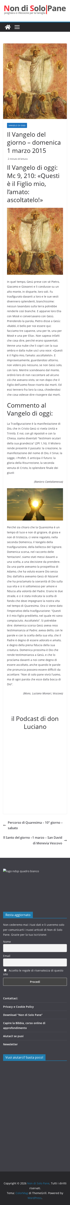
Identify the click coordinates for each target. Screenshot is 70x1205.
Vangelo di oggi (17, 125)
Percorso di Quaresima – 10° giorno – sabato (35, 825)
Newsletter (10, 1044)
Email (6, 956)
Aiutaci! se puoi (13, 1036)
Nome (7, 941)
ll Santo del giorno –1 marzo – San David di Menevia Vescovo (32, 840)
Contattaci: (10, 998)
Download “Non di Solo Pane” (23, 1015)
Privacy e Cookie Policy (18, 1007)
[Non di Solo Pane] (7, 27)
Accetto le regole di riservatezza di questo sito (33, 972)
